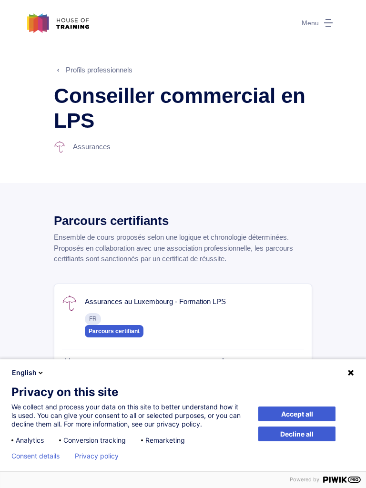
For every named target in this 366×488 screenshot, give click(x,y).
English (24, 372)
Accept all (297, 414)
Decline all (297, 434)
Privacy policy (97, 456)
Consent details (35, 456)
